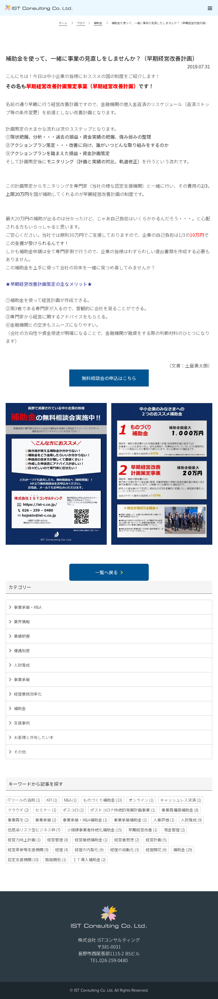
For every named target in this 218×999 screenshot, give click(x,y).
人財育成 (22, 665)
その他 (20, 752)
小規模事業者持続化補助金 (94, 830)
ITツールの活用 (24, 800)
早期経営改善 (142, 830)
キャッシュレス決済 (180, 800)
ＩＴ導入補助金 (89, 859)
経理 (61, 849)
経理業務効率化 (28, 694)
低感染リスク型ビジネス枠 (34, 830)
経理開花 (156, 849)
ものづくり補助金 (102, 800)
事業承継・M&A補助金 (85, 820)
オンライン (141, 800)
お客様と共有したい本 (34, 737)
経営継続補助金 (91, 839)
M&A (70, 800)
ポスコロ (73, 810)
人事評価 (163, 820)
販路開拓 (55, 859)
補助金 (20, 708)
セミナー (45, 810)
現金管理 (174, 830)
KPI (52, 800)
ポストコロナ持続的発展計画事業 (122, 810)
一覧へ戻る (106, 572)
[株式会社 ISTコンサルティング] (100, 8)
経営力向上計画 (24, 839)
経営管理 (57, 839)
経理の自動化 (124, 849)
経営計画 (156, 839)
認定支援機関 (23, 859)
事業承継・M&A (27, 607)
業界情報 (22, 621)
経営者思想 (126, 839)
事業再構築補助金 (180, 810)
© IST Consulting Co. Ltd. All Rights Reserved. (109, 990)
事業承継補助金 (130, 820)
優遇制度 (22, 650)
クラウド (18, 810)
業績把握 (22, 636)
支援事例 (22, 723)
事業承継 (22, 679)
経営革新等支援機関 (28, 849)
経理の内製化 (89, 849)
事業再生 (18, 820)
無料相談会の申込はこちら (109, 378)
